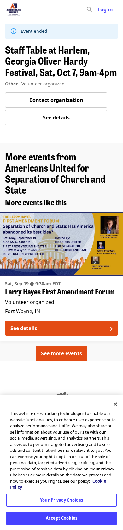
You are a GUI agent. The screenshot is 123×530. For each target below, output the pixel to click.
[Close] (115, 404)
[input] (100, 9)
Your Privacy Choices (61, 500)
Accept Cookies (61, 518)
